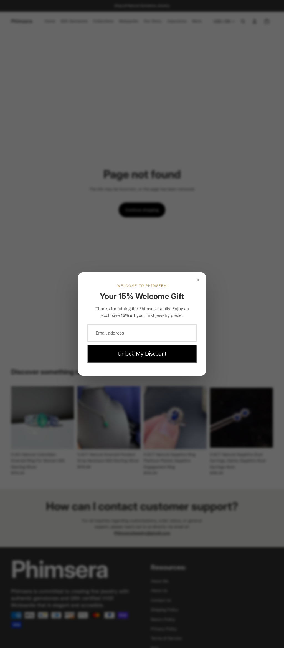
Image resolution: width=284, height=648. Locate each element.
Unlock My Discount (142, 354)
